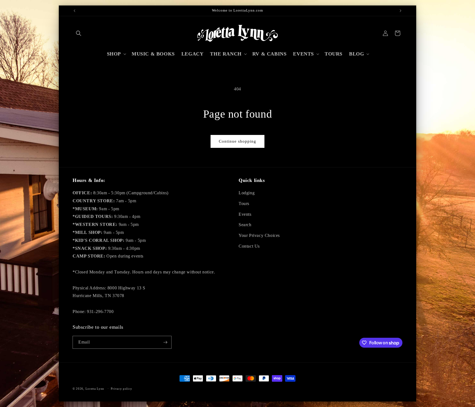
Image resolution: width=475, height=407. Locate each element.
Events (245, 214)
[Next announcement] (400, 10)
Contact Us (249, 246)
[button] (79, 33)
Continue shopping (237, 141)
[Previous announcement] (74, 10)
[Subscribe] (165, 342)
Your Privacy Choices (259, 235)
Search (245, 224)
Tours (244, 203)
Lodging (247, 192)
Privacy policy (121, 388)
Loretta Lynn (94, 388)
